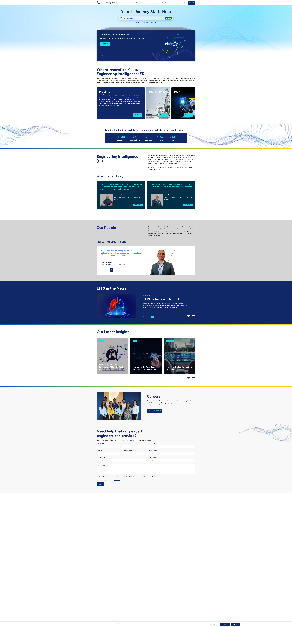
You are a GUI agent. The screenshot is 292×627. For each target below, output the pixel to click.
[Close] (289, 624)
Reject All (225, 624)
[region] (146, 624)
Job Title (100, 450)
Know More (108, 43)
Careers (157, 3)
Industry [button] (129, 3)
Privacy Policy (117, 480)
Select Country (152, 457)
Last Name (126, 443)
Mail (178, 3)
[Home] (107, 2)
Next (193, 213)
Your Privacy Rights (213, 624)
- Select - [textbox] (100, 460)
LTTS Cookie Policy (134, 623)
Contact (191, 2)
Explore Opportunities (154, 410)
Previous (188, 213)
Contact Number (152, 450)
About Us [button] (165, 3)
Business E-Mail (152, 443)
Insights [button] (148, 3)
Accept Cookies (235, 624)
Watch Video (137, 204)
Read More (138, 115)
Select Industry (102, 457)
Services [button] (139, 3)
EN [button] (183, 2)
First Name (101, 443)
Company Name (127, 450)
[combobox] (121, 460)
